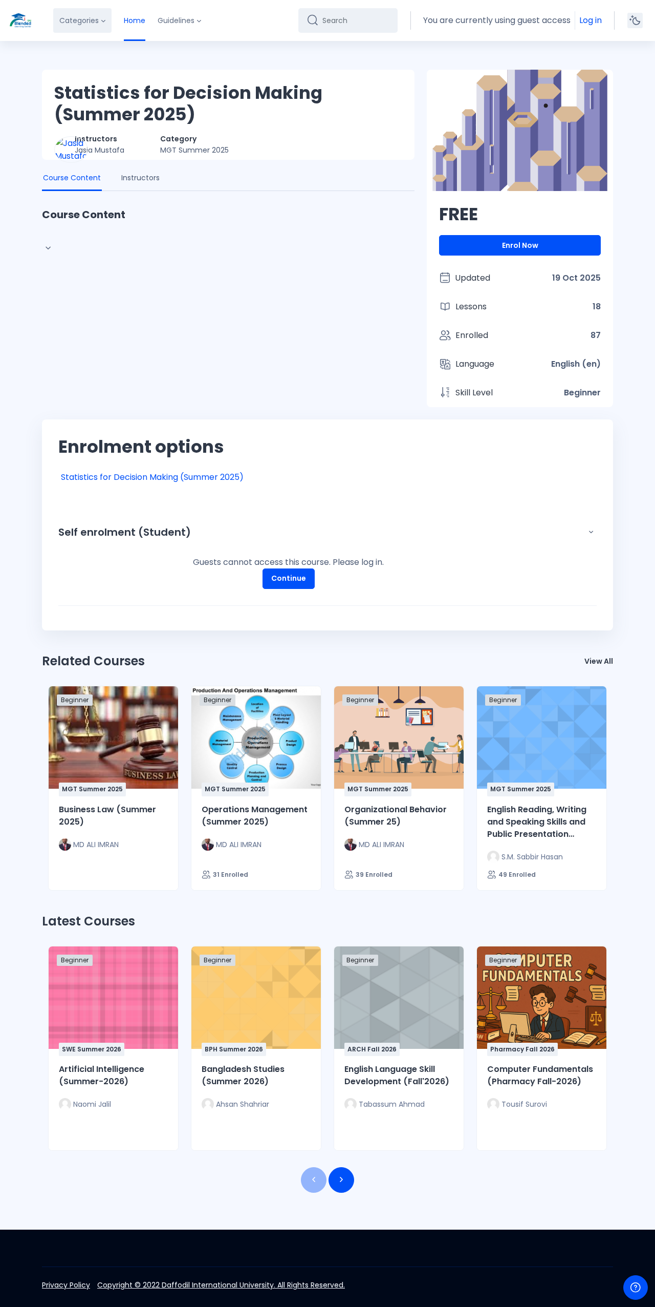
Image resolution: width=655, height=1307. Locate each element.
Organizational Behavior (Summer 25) (395, 816)
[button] (591, 532)
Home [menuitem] (134, 20)
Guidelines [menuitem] (176, 20)
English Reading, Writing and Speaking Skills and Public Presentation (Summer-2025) (536, 822)
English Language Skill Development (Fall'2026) (396, 1075)
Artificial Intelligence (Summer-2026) (101, 1075)
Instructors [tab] (140, 178)
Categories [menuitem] (79, 20)
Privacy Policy (66, 1285)
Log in (590, 20)
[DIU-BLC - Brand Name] (20, 20)
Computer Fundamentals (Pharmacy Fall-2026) (540, 1075)
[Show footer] (635, 1287)
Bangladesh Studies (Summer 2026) (243, 1075)
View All (598, 661)
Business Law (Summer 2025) (107, 816)
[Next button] (341, 1180)
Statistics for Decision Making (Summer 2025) (152, 477)
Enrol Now (520, 245)
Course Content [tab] (72, 178)
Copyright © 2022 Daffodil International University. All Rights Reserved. (221, 1285)
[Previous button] (313, 1180)
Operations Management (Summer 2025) (255, 816)
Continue (288, 578)
